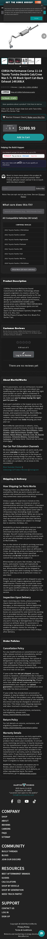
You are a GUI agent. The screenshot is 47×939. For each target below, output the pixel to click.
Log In (5, 912)
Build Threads (10, 851)
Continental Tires (17, 430)
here (10, 441)
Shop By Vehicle (10, 885)
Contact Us (8, 908)
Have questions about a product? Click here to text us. (22, 104)
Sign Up (6, 916)
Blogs (5, 855)
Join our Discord (11, 859)
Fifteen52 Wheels (19, 437)
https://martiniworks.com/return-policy (20, 728)
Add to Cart (23, 137)
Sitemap (6, 837)
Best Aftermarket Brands (16, 873)
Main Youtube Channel (12, 467)
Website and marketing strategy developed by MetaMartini (23, 935)
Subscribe (40, 188)
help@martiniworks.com (23, 795)
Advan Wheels (16, 434)
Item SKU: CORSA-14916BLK (28, 87)
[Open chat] (41, 933)
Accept (36, 18)
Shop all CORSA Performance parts (23, 92)
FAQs (4, 833)
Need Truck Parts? (12, 894)
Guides (5, 877)
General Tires (28, 434)
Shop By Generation (13, 890)
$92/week (25, 156)
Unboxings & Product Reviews (15, 470)
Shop (4, 816)
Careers (6, 828)
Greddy (30, 432)
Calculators (9, 881)
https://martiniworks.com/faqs (16, 714)
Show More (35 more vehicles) (23, 270)
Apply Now (34, 156)
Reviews (6, 824)
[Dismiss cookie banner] (41, 6)
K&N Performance (18, 432)
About (5, 820)
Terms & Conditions (23, 930)
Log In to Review (23, 355)
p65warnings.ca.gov (28, 773)
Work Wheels (31, 430)
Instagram (34, 470)
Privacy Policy (23, 927)
